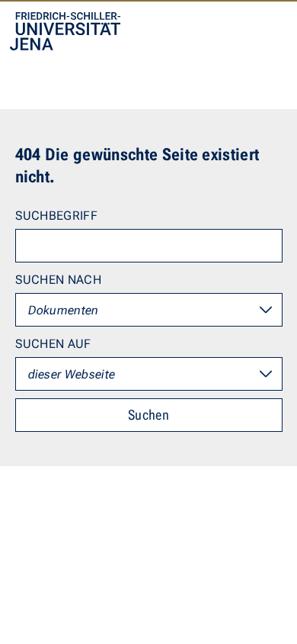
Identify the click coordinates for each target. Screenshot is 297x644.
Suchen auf (53, 343)
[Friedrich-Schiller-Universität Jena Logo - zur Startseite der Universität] (65, 31)
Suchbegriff (56, 215)
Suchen (148, 415)
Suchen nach (58, 279)
